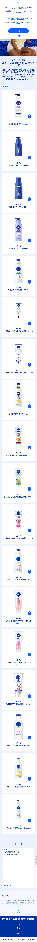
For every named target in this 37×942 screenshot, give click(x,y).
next (34, 867)
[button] (29, 116)
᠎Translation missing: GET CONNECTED (18, 919)
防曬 (18, 928)
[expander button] (18, 910)
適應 (19, 36)
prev (2, 867)
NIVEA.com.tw (12, 7)
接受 (18, 31)
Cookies (19, 12)
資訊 (18, 933)
